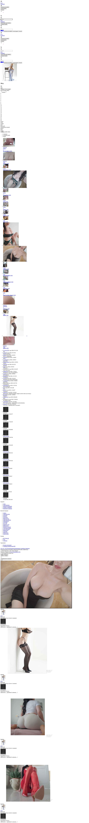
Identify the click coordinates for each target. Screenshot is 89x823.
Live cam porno (6, 529)
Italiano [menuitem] (2, 555)
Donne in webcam (7, 527)
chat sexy (5, 516)
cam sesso (5, 515)
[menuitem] (1, 2)
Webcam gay (5, 525)
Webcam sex (5, 530)
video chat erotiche (7, 520)
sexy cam (5, 523)
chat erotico (5, 517)
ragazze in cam (6, 524)
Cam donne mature (7, 528)
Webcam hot (5, 532)
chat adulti (5, 522)
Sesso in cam (5, 534)
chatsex (4, 513)
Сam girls (5, 531)
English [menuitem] (6, 555)
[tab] (45, 134)
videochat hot (6, 521)
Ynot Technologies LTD (15, 552)
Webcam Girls (6, 518)
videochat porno (6, 514)
